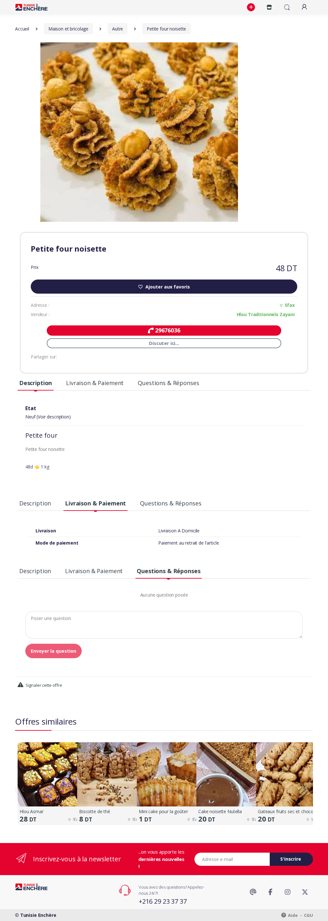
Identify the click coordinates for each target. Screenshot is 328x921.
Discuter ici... (164, 343)
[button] (252, 7)
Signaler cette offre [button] (43, 685)
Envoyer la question (53, 651)
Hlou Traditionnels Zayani (266, 314)
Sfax (290, 305)
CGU (308, 915)
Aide (292, 915)
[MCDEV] (31, 7)
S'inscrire (290, 859)
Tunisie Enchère (38, 915)
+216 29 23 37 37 (163, 901)
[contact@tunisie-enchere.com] (253, 892)
